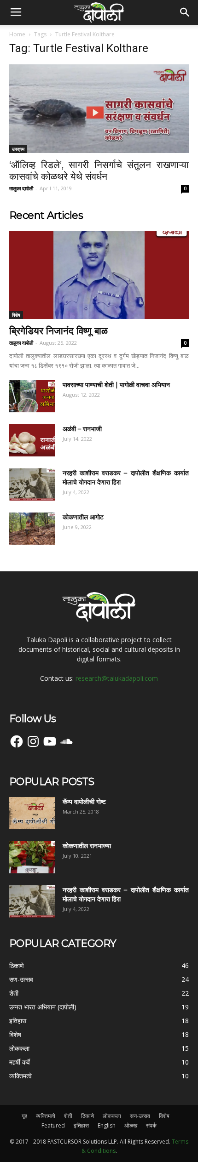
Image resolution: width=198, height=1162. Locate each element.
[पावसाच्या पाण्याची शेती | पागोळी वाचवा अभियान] (32, 396)
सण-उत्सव (140, 1116)
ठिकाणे (87, 1116)
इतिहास (81, 1125)
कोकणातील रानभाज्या (87, 846)
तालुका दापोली (21, 188)
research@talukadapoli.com (117, 678)
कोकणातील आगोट (83, 517)
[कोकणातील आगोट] (32, 529)
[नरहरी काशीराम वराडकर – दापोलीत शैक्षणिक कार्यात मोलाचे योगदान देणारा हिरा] (32, 484)
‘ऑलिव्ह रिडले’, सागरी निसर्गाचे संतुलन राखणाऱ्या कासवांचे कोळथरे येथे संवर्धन (99, 170)
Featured (53, 1125)
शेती (68, 1116)
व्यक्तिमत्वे (45, 1116)
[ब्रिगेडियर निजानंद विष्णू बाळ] (99, 275)
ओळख (130, 1125)
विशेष (16, 315)
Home (17, 34)
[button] (185, 12)
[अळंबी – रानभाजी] (32, 440)
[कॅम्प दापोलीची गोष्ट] (32, 813)
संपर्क (151, 1125)
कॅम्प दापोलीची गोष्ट (84, 801)
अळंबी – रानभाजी (82, 429)
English (107, 1125)
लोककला (112, 1116)
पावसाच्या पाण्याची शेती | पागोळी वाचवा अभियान (116, 385)
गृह (24, 1116)
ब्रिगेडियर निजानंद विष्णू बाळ (58, 330)
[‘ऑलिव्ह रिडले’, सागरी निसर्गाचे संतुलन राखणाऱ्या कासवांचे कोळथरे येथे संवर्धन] (99, 108)
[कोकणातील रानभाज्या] (32, 857)
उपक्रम (18, 149)
